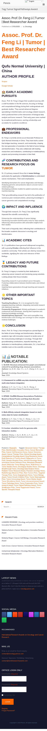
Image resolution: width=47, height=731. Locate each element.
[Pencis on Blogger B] (15, 614)
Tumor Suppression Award (25, 487)
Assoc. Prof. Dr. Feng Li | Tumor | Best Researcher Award (23, 20)
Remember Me (9, 695)
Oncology (28, 26)
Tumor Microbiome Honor (11, 481)
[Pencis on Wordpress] (36, 614)
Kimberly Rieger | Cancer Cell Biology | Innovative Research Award (23, 539)
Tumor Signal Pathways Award (25, 485)
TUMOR (7, 168)
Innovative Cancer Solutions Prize (14, 462)
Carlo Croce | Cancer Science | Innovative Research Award (23, 546)
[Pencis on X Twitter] (9, 614)
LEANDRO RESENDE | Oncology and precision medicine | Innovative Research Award (23, 523)
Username (10, 674)
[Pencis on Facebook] (4, 614)
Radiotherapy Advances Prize (12, 473)
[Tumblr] (25, 614)
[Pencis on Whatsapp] (4, 620)
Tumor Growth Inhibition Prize (18, 477)
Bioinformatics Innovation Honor (17, 450)
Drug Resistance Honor (33, 456)
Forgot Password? (8, 710)
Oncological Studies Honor (27, 467)
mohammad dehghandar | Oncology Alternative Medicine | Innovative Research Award (23, 552)
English (31, 1)
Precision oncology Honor (35, 471)
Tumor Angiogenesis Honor (22, 475)
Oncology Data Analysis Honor (28, 469)
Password (9, 684)
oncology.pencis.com (27, 587)
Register (5, 708)
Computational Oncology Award (13, 456)
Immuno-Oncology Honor (33, 460)
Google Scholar (7, 86)
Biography (13, 448)
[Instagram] (31, 614)
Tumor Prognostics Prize (28, 483)
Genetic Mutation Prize (14, 460)
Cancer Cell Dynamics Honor (16, 452)
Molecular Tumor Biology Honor (18, 464)
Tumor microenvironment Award (32, 481)
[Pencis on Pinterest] (42, 614)
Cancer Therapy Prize (15, 454)
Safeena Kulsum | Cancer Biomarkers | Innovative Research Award (23, 531)
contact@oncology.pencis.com (13, 654)
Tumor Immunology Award (15, 479)
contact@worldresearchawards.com (15, 661)
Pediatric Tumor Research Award (13, 471)
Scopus (4, 81)
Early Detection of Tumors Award (13, 458)
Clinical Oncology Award (32, 454)
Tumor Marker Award (33, 479)
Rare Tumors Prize (30, 473)
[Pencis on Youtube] (20, 614)
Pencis (6, 3)
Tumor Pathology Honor (10, 483)
